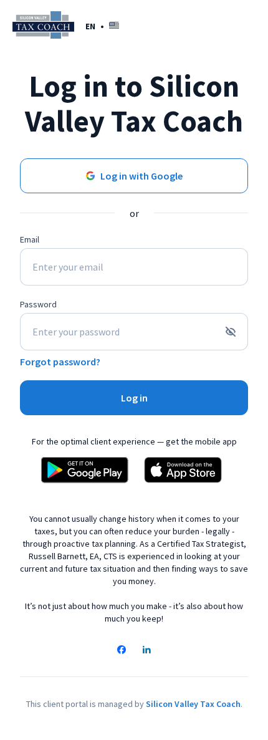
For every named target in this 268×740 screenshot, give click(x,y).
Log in (134, 398)
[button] (102, 25)
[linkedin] (146, 651)
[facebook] (122, 651)
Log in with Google (141, 176)
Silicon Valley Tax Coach (193, 704)
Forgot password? (60, 361)
